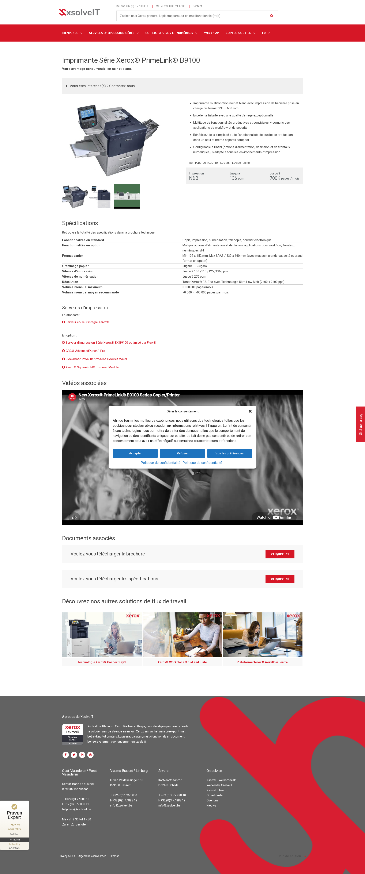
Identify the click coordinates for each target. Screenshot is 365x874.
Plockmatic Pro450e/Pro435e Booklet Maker (96, 359)
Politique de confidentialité (160, 463)
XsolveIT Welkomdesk (221, 780)
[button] (250, 411)
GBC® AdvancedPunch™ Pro (85, 351)
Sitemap (114, 856)
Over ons (212, 800)
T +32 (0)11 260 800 (123, 795)
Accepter (135, 453)
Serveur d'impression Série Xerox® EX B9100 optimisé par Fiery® (111, 342)
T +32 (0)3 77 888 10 (76, 799)
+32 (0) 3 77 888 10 (137, 6)
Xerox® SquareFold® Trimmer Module (92, 367)
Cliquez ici (280, 554)
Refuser (182, 453)
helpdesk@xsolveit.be (76, 809)
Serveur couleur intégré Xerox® (87, 322)
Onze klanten (215, 795)
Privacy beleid (67, 856)
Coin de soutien (289, 856)
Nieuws (211, 805)
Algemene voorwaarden (92, 856)
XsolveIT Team (216, 790)
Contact (197, 6)
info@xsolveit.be (121, 805)
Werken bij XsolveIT (219, 785)
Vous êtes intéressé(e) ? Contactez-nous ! (103, 86)
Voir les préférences (229, 453)
